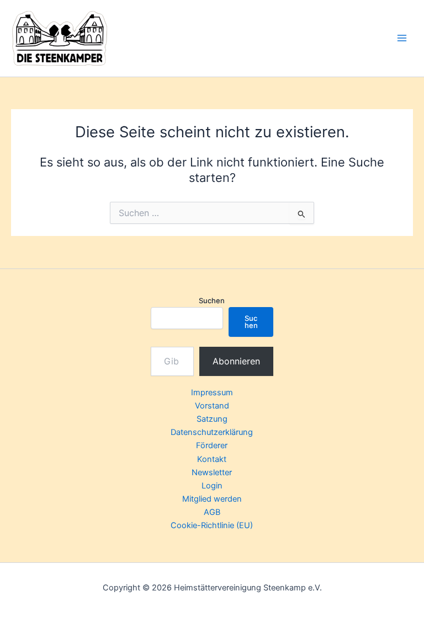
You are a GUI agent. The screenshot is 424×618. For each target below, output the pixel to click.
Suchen (212, 300)
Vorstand (212, 406)
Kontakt (211, 459)
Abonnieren (236, 361)
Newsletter (212, 472)
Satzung (212, 419)
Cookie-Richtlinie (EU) (212, 525)
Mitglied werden (212, 499)
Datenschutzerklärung (212, 432)
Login (212, 486)
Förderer (211, 445)
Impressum (212, 392)
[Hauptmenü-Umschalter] (402, 38)
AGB (212, 512)
